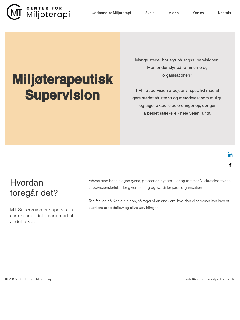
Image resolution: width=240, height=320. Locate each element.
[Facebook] (230, 165)
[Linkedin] (230, 155)
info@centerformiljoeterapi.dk (210, 279)
